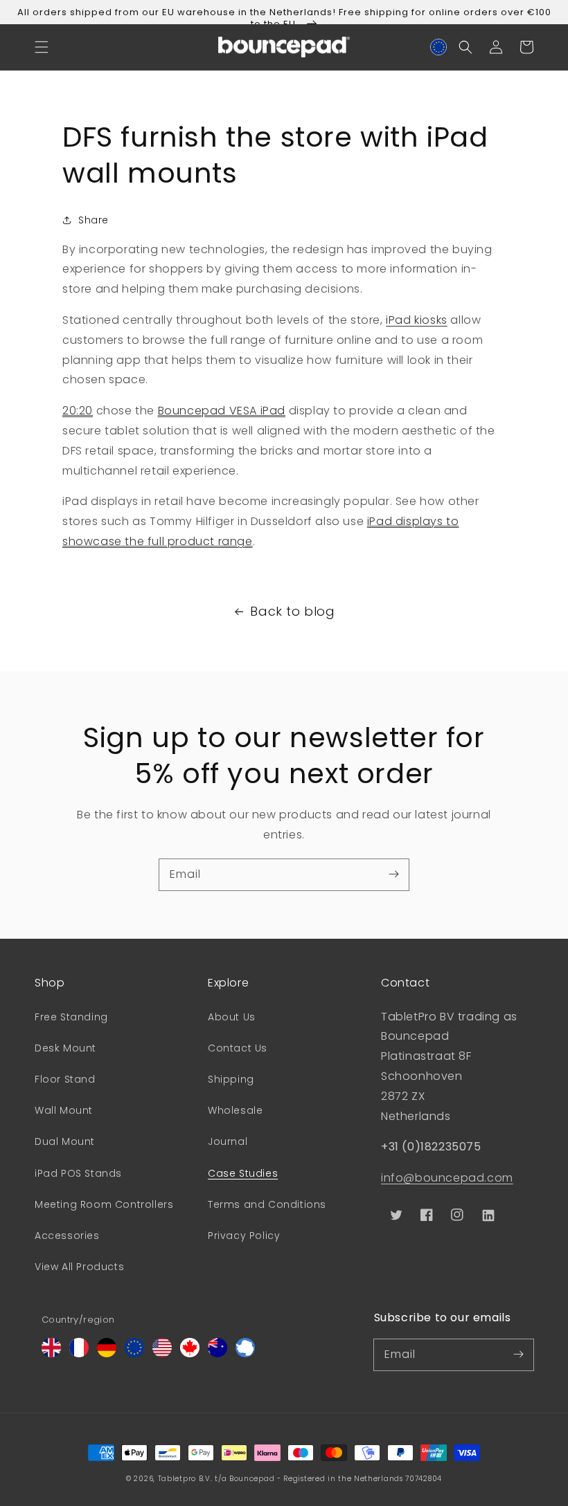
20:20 (77, 411)
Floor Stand (65, 1079)
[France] (79, 1353)
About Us (232, 1017)
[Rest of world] (245, 1353)
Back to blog (292, 611)
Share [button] (93, 220)
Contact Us (237, 1048)
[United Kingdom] (51, 1353)
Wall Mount (64, 1110)
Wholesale (235, 1110)
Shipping (231, 1079)
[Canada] (189, 1353)
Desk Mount (65, 1048)
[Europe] (134, 1353)
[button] (41, 47)
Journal (227, 1141)
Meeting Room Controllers (104, 1204)
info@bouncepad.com (447, 1178)
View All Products (79, 1267)
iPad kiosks (416, 320)
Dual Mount (65, 1141)
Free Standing (71, 1017)
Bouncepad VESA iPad (221, 411)
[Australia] (217, 1353)
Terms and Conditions (267, 1204)
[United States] (162, 1353)
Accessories (67, 1235)
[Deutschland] (106, 1353)
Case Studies (243, 1173)
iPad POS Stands (78, 1173)
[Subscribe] (393, 874)
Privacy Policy (244, 1235)
